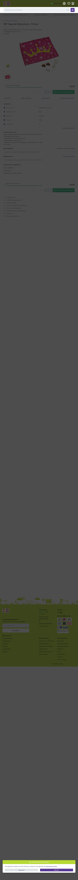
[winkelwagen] (73, 3)
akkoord (56, 870)
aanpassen (21, 870)
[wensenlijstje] (69, 3)
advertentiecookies (51, 866)
